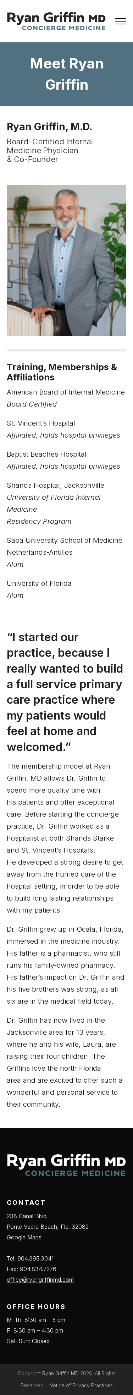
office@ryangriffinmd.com (40, 1279)
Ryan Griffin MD (60, 1373)
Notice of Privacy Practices (81, 1385)
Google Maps (24, 1237)
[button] (120, 21)
